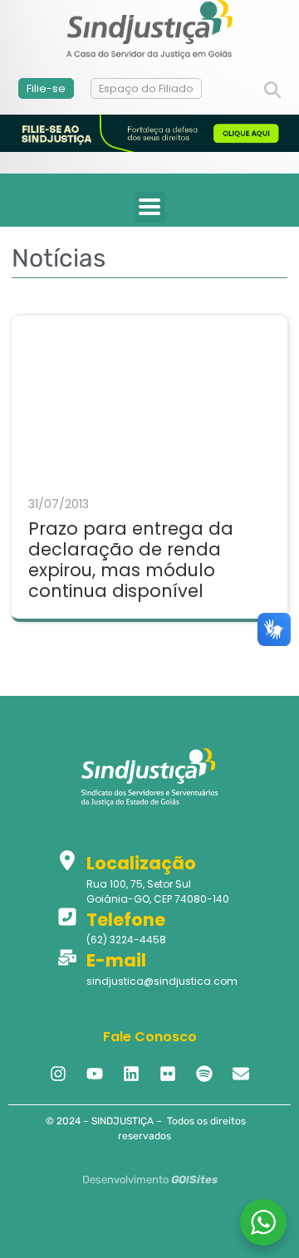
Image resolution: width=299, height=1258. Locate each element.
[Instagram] (58, 1073)
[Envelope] (241, 1073)
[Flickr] (167, 1073)
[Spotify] (204, 1073)
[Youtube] (94, 1073)
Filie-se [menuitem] (46, 88)
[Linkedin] (131, 1073)
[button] (272, 90)
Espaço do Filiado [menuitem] (146, 88)
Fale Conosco (150, 1036)
